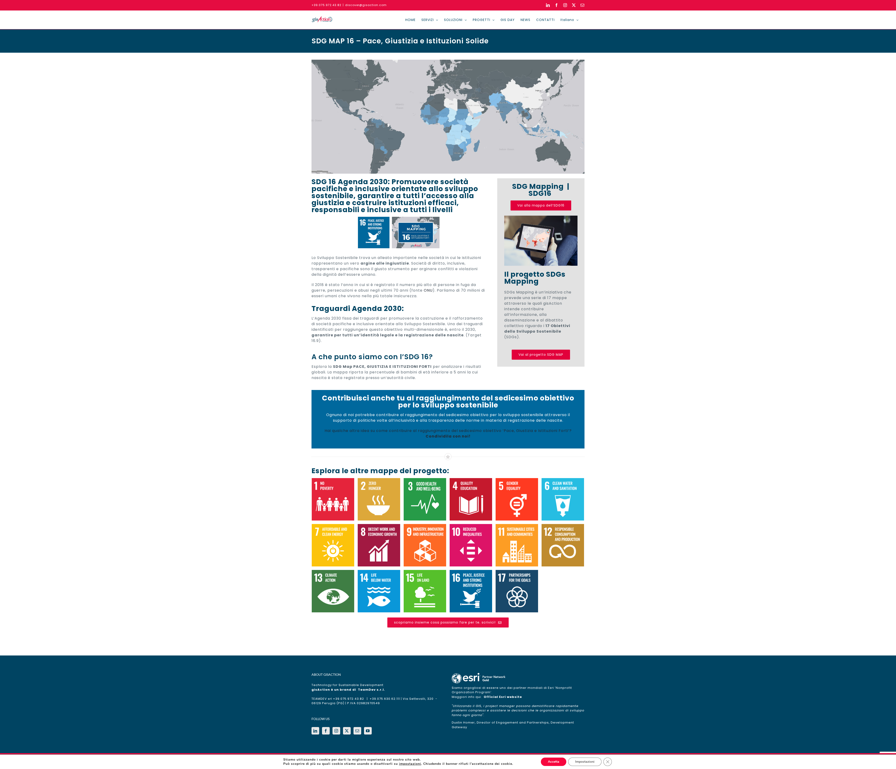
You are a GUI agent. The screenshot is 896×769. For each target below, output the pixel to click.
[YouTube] (368, 731)
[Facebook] (326, 731)
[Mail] (357, 731)
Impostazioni (585, 761)
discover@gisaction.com (366, 5)
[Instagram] (336, 731)
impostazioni (410, 764)
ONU (428, 290)
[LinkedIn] (315, 731)
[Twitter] (347, 731)
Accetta (553, 761)
